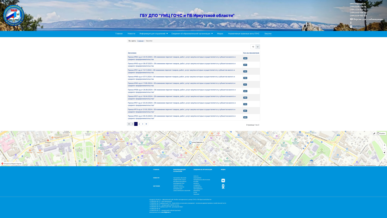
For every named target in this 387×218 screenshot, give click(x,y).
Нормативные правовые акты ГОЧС (243, 33)
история (196, 181)
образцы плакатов (178, 187)
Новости (131, 33)
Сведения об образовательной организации (190, 33)
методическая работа (179, 181)
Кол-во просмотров (251, 53)
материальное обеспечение (202, 179)
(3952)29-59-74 (358, 6)
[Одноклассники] (351, 23)
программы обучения (179, 178)
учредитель (197, 185)
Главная (119, 33)
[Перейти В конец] (146, 124)
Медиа (220, 33)
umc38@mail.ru (358, 3)
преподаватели (198, 188)
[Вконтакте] (351, 27)
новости (196, 176)
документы (197, 190)
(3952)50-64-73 (358, 13)
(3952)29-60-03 (358, 16)
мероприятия (197, 178)
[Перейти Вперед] (142, 124)
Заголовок (132, 53)
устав (195, 192)
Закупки (268, 33)
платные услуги (178, 185)
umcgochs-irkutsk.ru (155, 199)
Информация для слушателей (152, 33)
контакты (196, 183)
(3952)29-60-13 (358, 9)
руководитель (198, 187)
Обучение (156, 186)
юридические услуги (179, 179)
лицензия (196, 194)
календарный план (178, 183)
